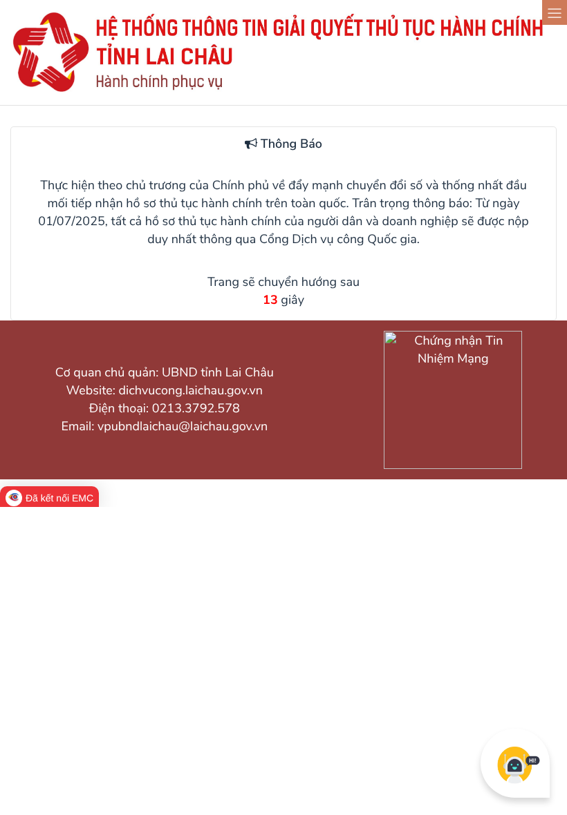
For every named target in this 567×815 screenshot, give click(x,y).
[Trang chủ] (283, 91)
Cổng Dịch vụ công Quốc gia (338, 239)
